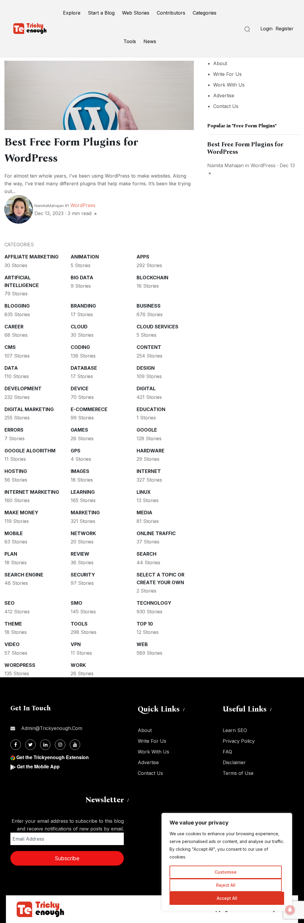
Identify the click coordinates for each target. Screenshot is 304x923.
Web (142, 644)
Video (12, 644)
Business (149, 306)
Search (146, 554)
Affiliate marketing (31, 257)
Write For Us (227, 74)
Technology (154, 603)
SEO (9, 603)
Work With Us (229, 85)
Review (80, 554)
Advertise (223, 95)
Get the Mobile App (38, 766)
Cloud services (157, 327)
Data (11, 368)
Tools (130, 41)
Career (13, 327)
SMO (76, 603)
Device (79, 388)
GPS (75, 451)
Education (151, 409)
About (220, 63)
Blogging (17, 306)
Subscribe (67, 858)
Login (266, 29)
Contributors (171, 13)
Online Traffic (156, 533)
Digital (146, 388)
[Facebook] (15, 744)
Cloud (79, 327)
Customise (226, 872)
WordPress (82, 205)
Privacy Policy (239, 741)
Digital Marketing (29, 409)
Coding (80, 347)
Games (79, 430)
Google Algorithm (30, 451)
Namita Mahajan (225, 165)
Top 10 (145, 624)
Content (149, 347)
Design (146, 368)
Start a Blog (101, 13)
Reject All (225, 885)
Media (144, 512)
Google (147, 430)
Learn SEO (235, 730)
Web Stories (135, 13)
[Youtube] (75, 744)
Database (84, 368)
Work (78, 665)
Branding (83, 306)
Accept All (227, 898)
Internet (149, 471)
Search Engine (23, 575)
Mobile (13, 533)
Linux (144, 492)
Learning (83, 492)
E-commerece (89, 409)
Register (285, 29)
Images (80, 471)
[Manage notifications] (290, 910)
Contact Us (225, 106)
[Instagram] (60, 744)
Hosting (15, 471)
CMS (10, 347)
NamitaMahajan (49, 205)
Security (83, 575)
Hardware (150, 451)
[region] (227, 862)
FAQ (227, 752)
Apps (143, 257)
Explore (71, 13)
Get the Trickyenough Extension (52, 757)
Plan (10, 554)
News (149, 41)
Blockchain (152, 277)
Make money (21, 512)
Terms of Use (238, 773)
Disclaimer (234, 762)
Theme (13, 624)
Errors (13, 430)
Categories (204, 13)
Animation (85, 257)
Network (83, 533)
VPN (76, 644)
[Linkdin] (45, 744)
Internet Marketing (31, 492)
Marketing (85, 512)
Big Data (82, 277)
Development (23, 388)
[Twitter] (30, 744)
